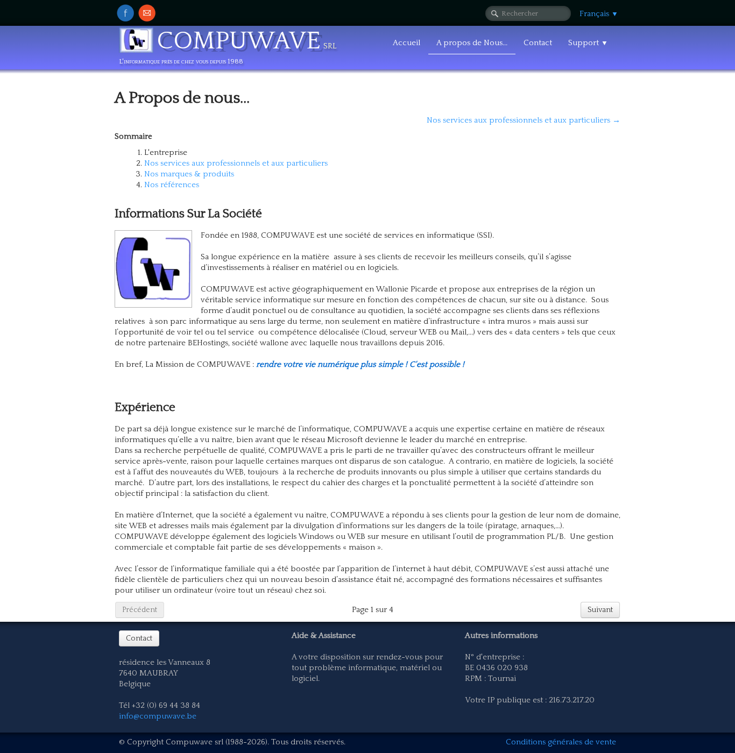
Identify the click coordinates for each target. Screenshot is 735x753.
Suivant (600, 610)
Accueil (406, 42)
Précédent (139, 610)
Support (588, 42)
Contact (538, 42)
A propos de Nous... (471, 42)
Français (598, 13)
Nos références (171, 184)
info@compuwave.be (157, 716)
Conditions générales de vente (561, 742)
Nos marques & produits (189, 174)
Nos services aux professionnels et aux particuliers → (523, 120)
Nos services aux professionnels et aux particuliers (236, 163)
